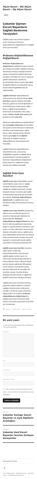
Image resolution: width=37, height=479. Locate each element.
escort (5, 473)
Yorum (6, 332)
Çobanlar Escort (26, 309)
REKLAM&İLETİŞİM (10, 461)
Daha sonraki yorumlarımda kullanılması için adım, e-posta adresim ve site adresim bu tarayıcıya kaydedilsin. (18, 391)
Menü (6, 15)
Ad (4, 361)
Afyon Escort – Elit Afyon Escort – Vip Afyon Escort (17, 8)
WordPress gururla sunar (16, 475)
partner (8, 309)
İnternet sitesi (9, 379)
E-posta (6, 370)
